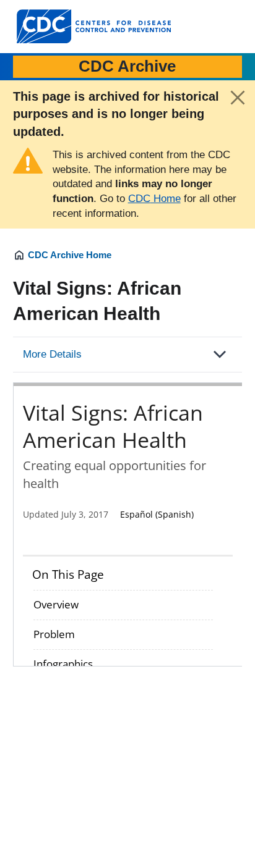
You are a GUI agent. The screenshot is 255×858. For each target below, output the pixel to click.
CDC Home (154, 198)
